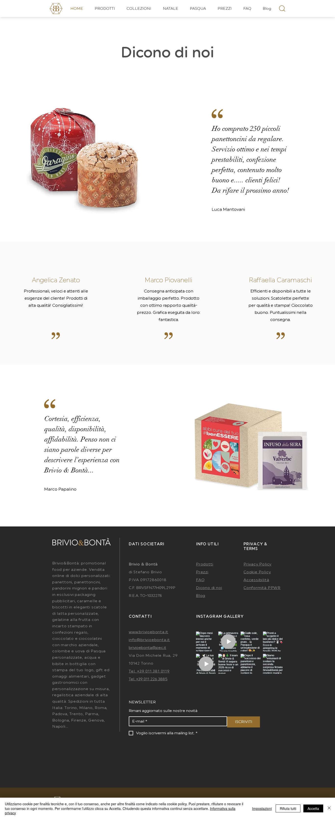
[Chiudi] (329, 808)
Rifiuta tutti (288, 808)
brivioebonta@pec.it (147, 648)
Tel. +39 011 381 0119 (149, 671)
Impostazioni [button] (262, 808)
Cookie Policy (257, 572)
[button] (139, 8)
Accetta (313, 808)
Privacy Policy (257, 564)
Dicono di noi (167, 52)
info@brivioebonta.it (149, 640)
